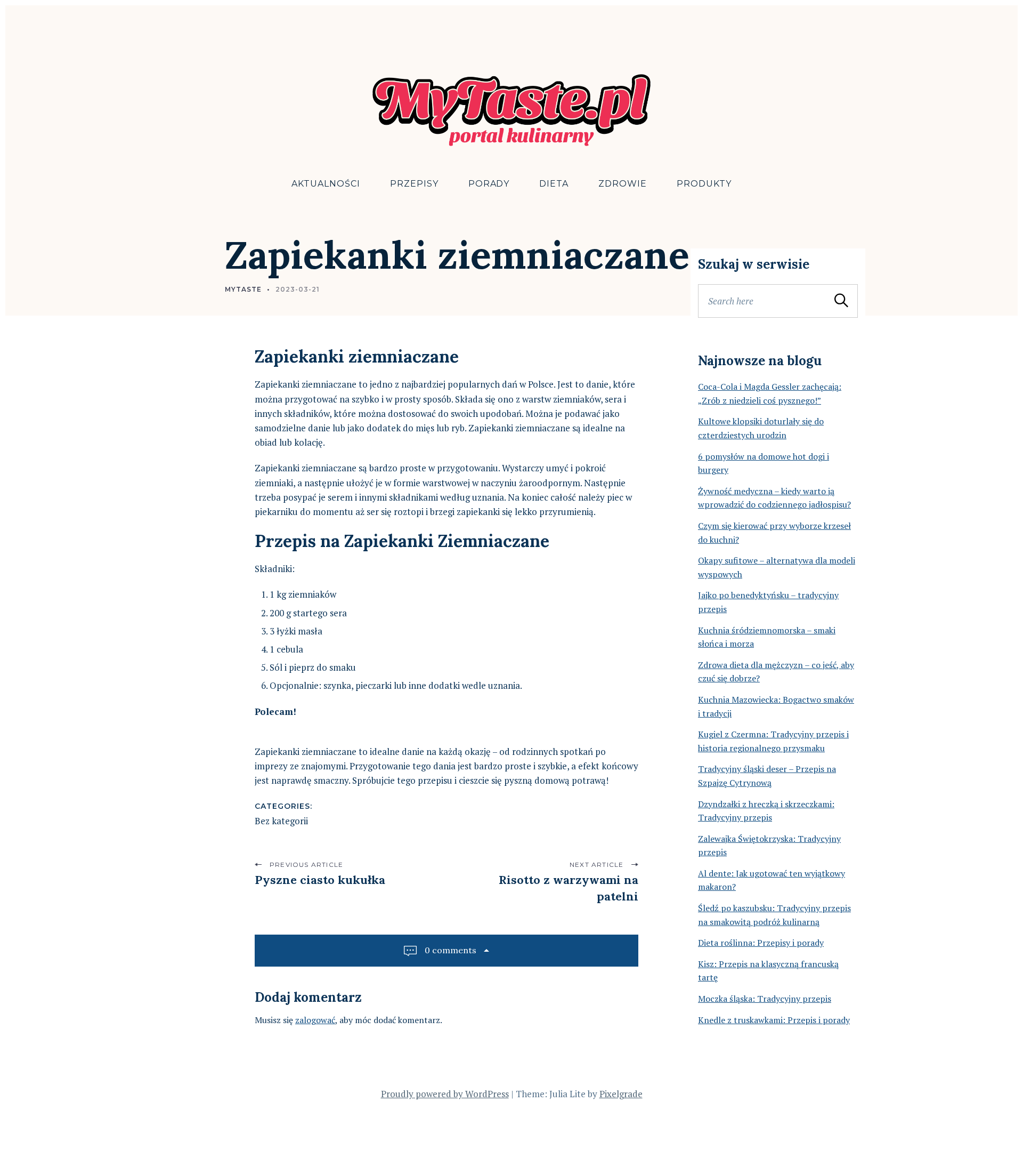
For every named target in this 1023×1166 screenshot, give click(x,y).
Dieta (554, 184)
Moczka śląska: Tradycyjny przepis (764, 998)
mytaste (243, 289)
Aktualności (325, 184)
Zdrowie (622, 184)
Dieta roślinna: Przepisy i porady (761, 942)
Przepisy (414, 184)
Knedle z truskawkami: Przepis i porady (774, 1020)
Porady (489, 184)
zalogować (315, 1020)
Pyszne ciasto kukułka (320, 879)
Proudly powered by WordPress (445, 1094)
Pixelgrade (621, 1094)
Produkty (704, 184)
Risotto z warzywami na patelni (568, 888)
